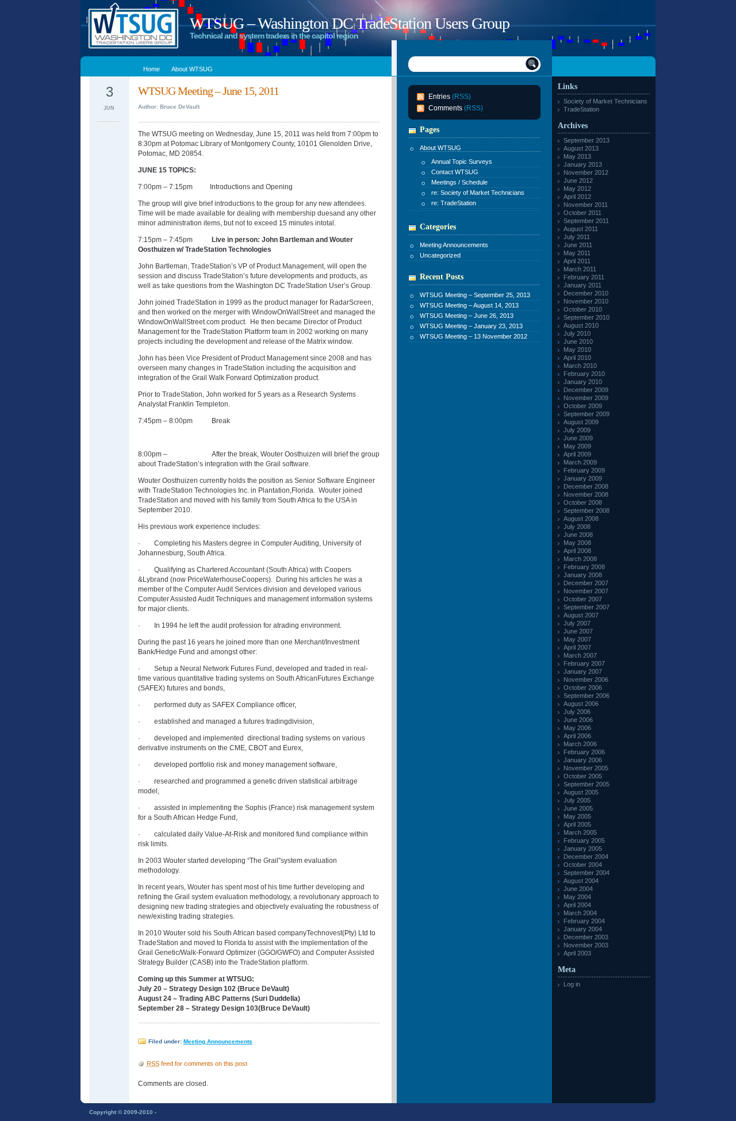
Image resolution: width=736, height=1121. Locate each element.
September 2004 (587, 872)
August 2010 (581, 325)
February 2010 (584, 373)
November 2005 (586, 768)
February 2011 (584, 277)
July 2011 (577, 236)
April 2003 (577, 953)
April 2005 (577, 824)
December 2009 (586, 389)
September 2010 (587, 317)
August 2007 (581, 615)
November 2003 (586, 945)
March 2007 (580, 655)
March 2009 (580, 462)
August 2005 (581, 792)
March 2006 (580, 743)
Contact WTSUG (454, 171)
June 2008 (578, 534)
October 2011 (582, 212)
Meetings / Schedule (459, 182)
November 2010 (586, 301)
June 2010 (578, 341)
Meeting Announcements (217, 1041)
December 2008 (586, 486)
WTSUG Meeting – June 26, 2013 (466, 315)
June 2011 (578, 244)
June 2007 (578, 631)
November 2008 (586, 494)
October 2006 (583, 687)
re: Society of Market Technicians (477, 192)
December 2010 (586, 293)
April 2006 (577, 735)
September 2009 (587, 413)
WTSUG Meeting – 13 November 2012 (473, 336)
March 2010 (580, 365)
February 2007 (584, 663)
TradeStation (581, 109)
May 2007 (577, 639)
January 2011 (582, 285)
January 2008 (583, 574)
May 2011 (577, 252)
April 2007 (577, 647)
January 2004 (583, 929)
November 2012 (586, 172)
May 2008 (577, 542)
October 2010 (583, 309)
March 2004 (580, 912)
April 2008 (577, 550)
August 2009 (581, 422)
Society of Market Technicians (605, 101)
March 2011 (580, 269)
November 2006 (586, 679)
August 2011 (581, 228)
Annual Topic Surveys (461, 161)
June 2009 (578, 438)
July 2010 (577, 333)
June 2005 (578, 808)
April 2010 (577, 357)
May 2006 (577, 727)
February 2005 (584, 840)
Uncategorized (440, 255)
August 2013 (581, 148)
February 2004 (584, 920)
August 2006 (581, 703)
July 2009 (577, 430)
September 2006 (587, 695)
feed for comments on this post (197, 1063)
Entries (439, 97)
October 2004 (583, 864)
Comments (445, 108)
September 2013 (587, 140)
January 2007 (583, 671)
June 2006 (578, 719)
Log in (572, 984)
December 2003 (586, 937)
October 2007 (583, 599)
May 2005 (577, 816)
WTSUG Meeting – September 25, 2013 (475, 294)
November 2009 (586, 397)
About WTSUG (440, 147)
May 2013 (577, 156)
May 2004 (577, 896)
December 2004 (586, 856)
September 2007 (587, 607)
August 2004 (581, 880)
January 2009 (583, 478)
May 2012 (577, 188)
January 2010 (583, 381)
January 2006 (583, 760)
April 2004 (577, 904)
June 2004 (578, 888)
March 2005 (580, 832)
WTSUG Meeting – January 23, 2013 (471, 326)
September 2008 (587, 510)
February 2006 (584, 751)
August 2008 (581, 518)
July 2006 (577, 711)
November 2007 (586, 591)
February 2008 (584, 566)
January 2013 (583, 164)
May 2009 (577, 446)
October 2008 (583, 502)
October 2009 (583, 405)
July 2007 (577, 623)
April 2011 (577, 261)
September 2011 (586, 220)
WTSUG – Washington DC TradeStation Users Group (349, 23)
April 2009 (577, 454)
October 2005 (583, 776)
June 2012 (578, 180)
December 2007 (586, 582)
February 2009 (584, 470)
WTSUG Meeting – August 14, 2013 (469, 305)
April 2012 (577, 196)
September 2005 (587, 784)
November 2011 (586, 204)
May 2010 (577, 349)
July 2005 (577, 800)
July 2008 (577, 526)
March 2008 (580, 558)
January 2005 (583, 848)
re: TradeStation (453, 202)
